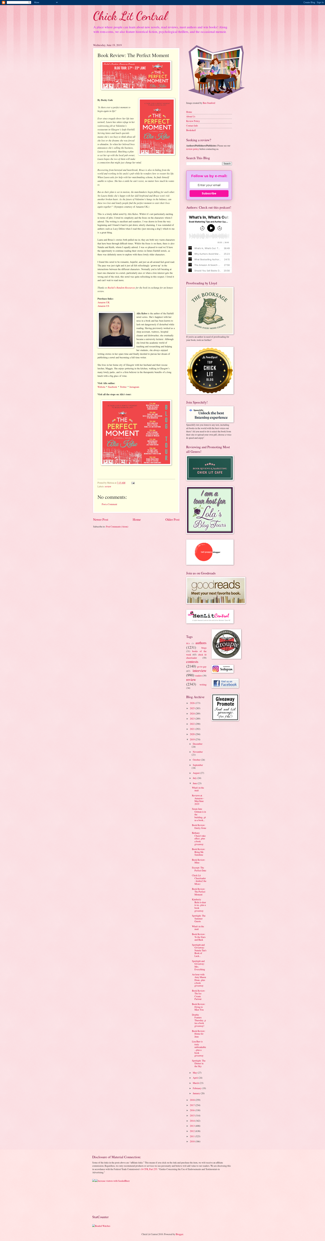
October (197, 759)
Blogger (179, 1234)
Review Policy (193, 121)
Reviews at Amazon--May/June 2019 (198, 799)
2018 (192, 1099)
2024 (192, 713)
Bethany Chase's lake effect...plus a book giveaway (199, 838)
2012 (192, 1131)
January (197, 1093)
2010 (192, 1141)
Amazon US (103, 305)
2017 (192, 1105)
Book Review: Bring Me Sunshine (198, 851)
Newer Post (100, 519)
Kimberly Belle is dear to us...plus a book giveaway (199, 905)
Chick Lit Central (130, 16)
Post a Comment (109, 504)
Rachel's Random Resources (121, 287)
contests (192, 661)
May (195, 1072)
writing (203, 684)
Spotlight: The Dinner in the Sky (198, 1063)
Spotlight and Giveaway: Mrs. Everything (198, 965)
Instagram (134, 386)
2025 (192, 708)
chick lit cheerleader (196, 656)
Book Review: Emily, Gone (199, 826)
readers (198, 675)
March (196, 1083)
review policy (192, 149)
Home (137, 519)
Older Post (172, 519)
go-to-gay (202, 666)
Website (101, 386)
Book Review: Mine (198, 861)
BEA (188, 643)
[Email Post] (133, 482)
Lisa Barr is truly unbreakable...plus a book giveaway (199, 1048)
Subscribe (209, 193)
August (196, 773)
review (108, 486)
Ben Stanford (209, 102)
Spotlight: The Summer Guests (198, 918)
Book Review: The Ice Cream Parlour (198, 995)
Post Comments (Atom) (117, 526)
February (197, 1088)
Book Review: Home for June (198, 1033)
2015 (192, 1115)
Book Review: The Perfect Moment (198, 891)
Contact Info (192, 125)
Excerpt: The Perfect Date (199, 869)
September (198, 765)
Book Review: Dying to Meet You (198, 1006)
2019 (192, 739)
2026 (192, 703)
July (195, 778)
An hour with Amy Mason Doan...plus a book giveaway (199, 980)
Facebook (112, 386)
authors (201, 642)
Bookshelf (191, 130)
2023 (192, 718)
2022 (192, 723)
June (195, 783)
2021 (192, 728)
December (197, 743)
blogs (204, 647)
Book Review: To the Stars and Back (198, 936)
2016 (192, 1110)
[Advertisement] (102, 1198)
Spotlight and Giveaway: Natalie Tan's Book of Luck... (199, 950)
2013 (192, 1125)
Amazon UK (104, 302)
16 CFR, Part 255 (149, 1169)
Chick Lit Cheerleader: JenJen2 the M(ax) (199, 879)
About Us (190, 116)
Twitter (123, 386)
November (198, 751)
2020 (192, 734)
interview (200, 670)
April (195, 1077)
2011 (192, 1136)
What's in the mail (198, 789)
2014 (192, 1120)
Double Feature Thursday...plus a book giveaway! (199, 1020)
